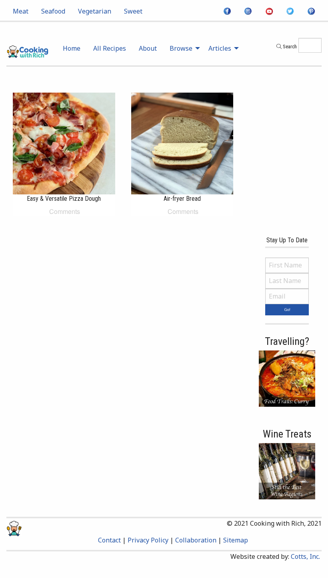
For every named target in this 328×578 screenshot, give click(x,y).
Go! (287, 309)
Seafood (53, 11)
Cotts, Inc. (305, 556)
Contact (109, 540)
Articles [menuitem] (219, 48)
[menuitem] (20, 11)
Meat (20, 11)
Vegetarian (94, 11)
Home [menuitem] (71, 48)
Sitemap (235, 540)
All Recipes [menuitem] (109, 48)
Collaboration (195, 540)
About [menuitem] (148, 48)
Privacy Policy (148, 540)
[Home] (27, 50)
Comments (64, 211)
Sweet (133, 11)
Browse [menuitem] (181, 48)
